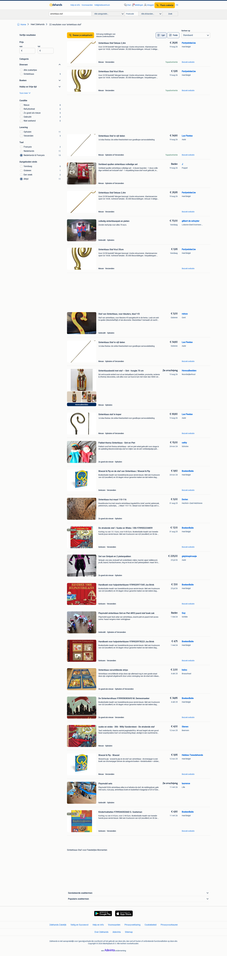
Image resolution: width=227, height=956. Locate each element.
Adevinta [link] (117, 932)
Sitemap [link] (129, 932)
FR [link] (177, 5)
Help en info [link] (75, 5)
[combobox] (70, 13)
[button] (137, 5)
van (20, 46)
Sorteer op (185, 31)
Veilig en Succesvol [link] (79, 925)
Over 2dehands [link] (101, 932)
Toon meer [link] (23, 93)
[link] (58, 5)
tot (39, 46)
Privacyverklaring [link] (132, 925)
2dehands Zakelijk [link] (57, 925)
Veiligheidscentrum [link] (102, 5)
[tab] (161, 35)
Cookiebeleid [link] (150, 925)
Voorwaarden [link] (87, 5)
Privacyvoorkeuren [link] (169, 925)
